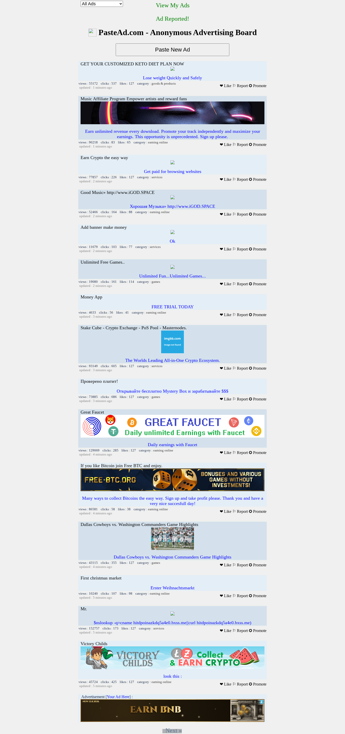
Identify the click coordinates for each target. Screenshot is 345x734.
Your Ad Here (118, 697)
